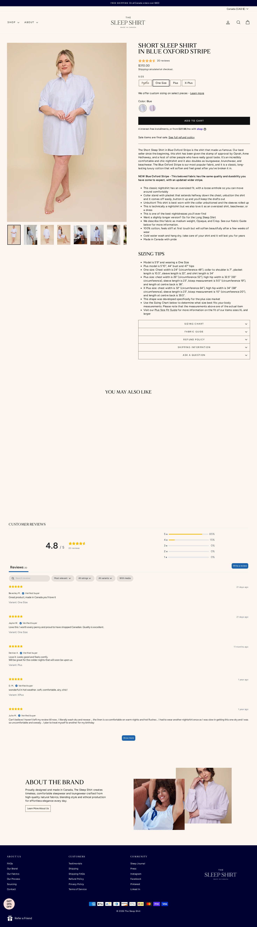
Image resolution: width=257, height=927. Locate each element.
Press (133, 868)
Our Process (13, 879)
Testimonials (75, 863)
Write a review (240, 566)
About (29, 22)
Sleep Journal (137, 863)
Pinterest (135, 884)
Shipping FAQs (77, 874)
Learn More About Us (38, 808)
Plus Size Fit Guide (166, 310)
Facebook (135, 879)
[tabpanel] (128, 659)
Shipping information (194, 347)
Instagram (135, 874)
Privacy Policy (76, 884)
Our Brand (12, 868)
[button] (189, 534)
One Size (161, 82)
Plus (175, 82)
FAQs (10, 863)
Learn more (197, 93)
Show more (128, 738)
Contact (11, 889)
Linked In (135, 889)
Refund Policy (194, 339)
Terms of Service (78, 889)
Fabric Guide (194, 331)
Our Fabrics (13, 874)
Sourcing (12, 884)
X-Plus (188, 82)
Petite (145, 82)
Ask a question (194, 355)
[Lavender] (152, 108)
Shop (12, 22)
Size (141, 76)
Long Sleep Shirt (206, 217)
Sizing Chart (194, 324)
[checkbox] (125, 578)
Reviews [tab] (18, 567)
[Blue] (142, 108)
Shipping (143, 69)
